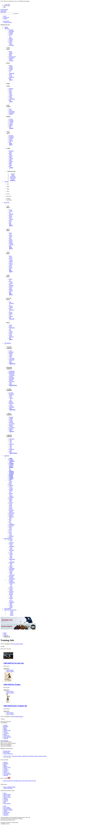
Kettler (10, 508)
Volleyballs (11, 439)
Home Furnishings (11, 567)
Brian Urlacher (11, 218)
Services (11, 587)
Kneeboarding (12, 56)
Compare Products (7, 22)
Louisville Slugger (11, 511)
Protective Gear (11, 404)
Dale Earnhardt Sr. (11, 310)
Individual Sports (11, 570)
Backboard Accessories (12, 374)
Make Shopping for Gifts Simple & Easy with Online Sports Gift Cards (19, 780)
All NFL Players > (11, 224)
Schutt (10, 529)
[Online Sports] (4, 9)
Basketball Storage (11, 379)
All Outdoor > (11, 128)
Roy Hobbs (10, 239)
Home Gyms (10, 75)
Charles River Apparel (11, 494)
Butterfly (11, 485)
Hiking (10, 125)
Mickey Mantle (11, 241)
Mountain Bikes (11, 151)
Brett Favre (10, 221)
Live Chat (7, 4)
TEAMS (7, 181)
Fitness (10, 40)
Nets (11, 440)
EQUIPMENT (7, 343)
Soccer (10, 139)
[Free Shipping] (4, 740)
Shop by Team (6, 795)
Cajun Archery (11, 487)
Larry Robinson (11, 285)
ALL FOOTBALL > (12, 410)
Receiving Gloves (11, 395)
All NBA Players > (11, 270)
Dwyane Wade (11, 264)
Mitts (10, 355)
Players (11, 613)
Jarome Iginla (10, 287)
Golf (10, 109)
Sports (11, 611)
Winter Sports (10, 606)
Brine (10, 483)
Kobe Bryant (10, 256)
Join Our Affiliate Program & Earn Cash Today (9, 787)
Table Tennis (10, 43)
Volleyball (11, 45)
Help (4, 7)
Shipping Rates (6, 751)
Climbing (11, 121)
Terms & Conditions (8, 809)
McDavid (11, 514)
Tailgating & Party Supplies (11, 593)
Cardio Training (11, 420)
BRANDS (6, 455)
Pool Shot (10, 520)
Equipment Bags (11, 360)
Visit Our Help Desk (8, 753)
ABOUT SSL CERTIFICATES (7, 757)
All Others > (10, 339)
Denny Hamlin (11, 313)
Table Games (10, 94)
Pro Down (10, 522)
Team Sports (11, 596)
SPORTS (7, 28)
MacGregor (11, 512)
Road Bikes (10, 154)
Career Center (6, 812)
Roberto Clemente (11, 244)
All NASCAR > (11, 319)
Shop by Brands (7, 794)
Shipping (5, 798)
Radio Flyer (10, 527)
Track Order (6, 21)
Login (4, 16)
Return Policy (6, 752)
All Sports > (13, 180)
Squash (10, 114)
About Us (5, 800)
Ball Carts (10, 447)
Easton (10, 498)
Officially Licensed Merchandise (12, 577)
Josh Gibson (10, 331)
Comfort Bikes (11, 159)
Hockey (5, 734)
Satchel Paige (10, 333)
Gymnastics (6, 733)
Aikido (12, 175)
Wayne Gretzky (11, 282)
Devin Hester (10, 216)
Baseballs (11, 352)
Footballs (11, 392)
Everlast (11, 502)
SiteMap (5, 811)
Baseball (11, 29)
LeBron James (11, 262)
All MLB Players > (11, 247)
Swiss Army (10, 534)
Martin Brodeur (11, 290)
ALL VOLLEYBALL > (13, 453)
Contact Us (6, 815)
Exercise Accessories (12, 423)
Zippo (10, 537)
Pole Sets (11, 442)
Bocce (10, 89)
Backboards (12, 372)
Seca (10, 530)
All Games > (10, 101)
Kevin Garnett (11, 259)
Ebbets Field (10, 500)
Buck (10, 484)
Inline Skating (11, 52)
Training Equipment (11, 377)
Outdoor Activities (11, 580)
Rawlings (11, 525)
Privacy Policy (6, 807)
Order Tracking (6, 803)
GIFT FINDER (7, 608)
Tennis (10, 110)
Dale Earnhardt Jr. (11, 303)
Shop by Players (7, 797)
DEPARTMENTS (8, 538)
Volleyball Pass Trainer (12, 684)
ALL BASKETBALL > (13, 385)
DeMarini (11, 497)
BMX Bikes (10, 55)
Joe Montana (11, 213)
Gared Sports (10, 504)
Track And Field (7, 737)
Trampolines (12, 99)
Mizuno (11, 515)
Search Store (3, 10)
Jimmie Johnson (11, 306)
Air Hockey (12, 176)
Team (11, 612)
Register (5, 18)
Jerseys (10, 41)
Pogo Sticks (10, 92)
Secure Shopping (7, 808)
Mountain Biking (11, 58)
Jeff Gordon (11, 315)
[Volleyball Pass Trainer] (8, 681)
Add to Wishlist (9, 670)
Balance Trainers (11, 68)
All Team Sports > (10, 144)
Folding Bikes (11, 162)
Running (11, 428)
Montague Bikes (11, 517)
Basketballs (11, 371)
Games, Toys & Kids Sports (11, 554)
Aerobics (13, 173)
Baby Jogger (10, 481)
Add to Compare (10, 671)
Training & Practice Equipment (11, 600)
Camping (11, 120)
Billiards (11, 38)
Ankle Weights (11, 66)
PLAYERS (6, 202)
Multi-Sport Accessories (12, 573)
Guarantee (5, 799)
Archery (11, 119)
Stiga (10, 532)
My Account (6, 17)
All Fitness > (11, 80)
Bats (11, 350)
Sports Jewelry (11, 590)
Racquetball (12, 111)
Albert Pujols (10, 236)
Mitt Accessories (12, 358)
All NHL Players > (11, 293)
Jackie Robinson (11, 336)
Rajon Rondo (10, 267)
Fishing (11, 124)
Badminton (11, 112)
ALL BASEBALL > (12, 364)
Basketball (11, 31)
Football (11, 32)
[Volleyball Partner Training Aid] (8, 702)
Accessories (12, 427)
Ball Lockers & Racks (11, 398)
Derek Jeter (10, 233)
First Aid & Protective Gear (11, 549)
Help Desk (5, 813)
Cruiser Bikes (10, 156)
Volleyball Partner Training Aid (15, 706)
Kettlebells (11, 77)
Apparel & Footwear (11, 541)
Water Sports (11, 604)
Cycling (11, 123)
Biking (5, 727)
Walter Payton (10, 210)
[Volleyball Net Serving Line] (8, 660)
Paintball (11, 60)
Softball (11, 33)
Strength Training (11, 418)
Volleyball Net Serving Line (13, 663)
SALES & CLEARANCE (10, 609)
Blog (4, 802)
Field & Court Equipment (11, 545)
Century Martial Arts (11, 491)
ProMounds (11, 524)
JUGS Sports (10, 507)
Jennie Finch (10, 325)
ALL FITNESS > (11, 431)
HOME (6, 27)
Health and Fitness (11, 564)
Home (4, 632)
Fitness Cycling (6, 730)
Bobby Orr (10, 279)
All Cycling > (11, 168)
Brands (11, 615)
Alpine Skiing (13, 177)
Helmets (11, 402)
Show (2, 648)
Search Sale (3, 12)
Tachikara (11, 536)
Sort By (2, 643)
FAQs (4, 806)
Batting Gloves (10, 354)
